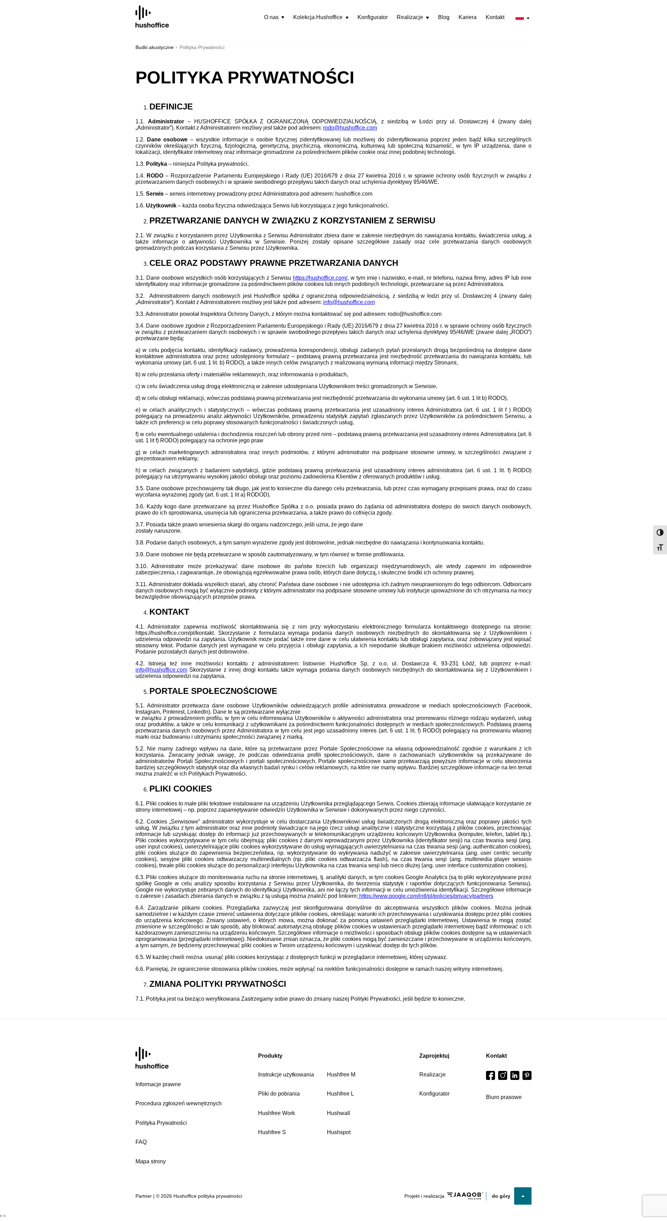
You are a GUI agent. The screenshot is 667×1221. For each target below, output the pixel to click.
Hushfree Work (276, 1113)
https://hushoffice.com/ (320, 278)
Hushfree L (340, 1094)
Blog (444, 17)
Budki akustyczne (154, 47)
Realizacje (410, 17)
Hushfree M (341, 1074)
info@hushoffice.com (349, 302)
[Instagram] (502, 1075)
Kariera (468, 17)
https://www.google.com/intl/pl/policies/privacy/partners (425, 896)
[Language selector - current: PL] (522, 17)
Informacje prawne (158, 1084)
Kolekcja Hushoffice (318, 17)
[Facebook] (490, 1075)
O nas (271, 17)
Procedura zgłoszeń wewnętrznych (178, 1103)
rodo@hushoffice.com (350, 128)
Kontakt (495, 17)
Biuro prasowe (504, 1097)
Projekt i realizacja (424, 1196)
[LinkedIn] (514, 1075)
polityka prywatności (220, 1196)
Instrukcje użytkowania (286, 1074)
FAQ (141, 1142)
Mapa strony (150, 1161)
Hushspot (339, 1132)
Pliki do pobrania (279, 1094)
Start (151, 1058)
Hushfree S (272, 1132)
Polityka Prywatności (161, 1123)
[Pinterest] (527, 1075)
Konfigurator (372, 17)
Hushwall (338, 1113)
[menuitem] (274, 17)
